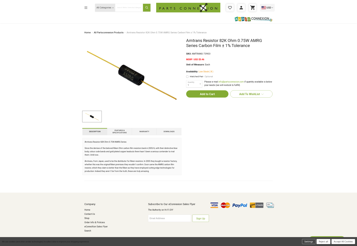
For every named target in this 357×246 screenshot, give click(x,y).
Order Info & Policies (94, 222)
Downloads (169, 132)
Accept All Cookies (343, 241)
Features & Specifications (119, 131)
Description (95, 132)
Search (87, 230)
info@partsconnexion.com (231, 81)
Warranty (144, 132)
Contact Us (89, 214)
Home (87, 210)
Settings (308, 241)
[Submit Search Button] (146, 8)
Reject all (323, 241)
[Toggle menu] (86, 7)
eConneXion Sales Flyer (96, 226)
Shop (86, 218)
